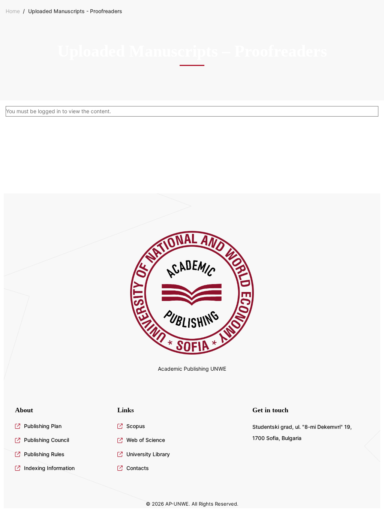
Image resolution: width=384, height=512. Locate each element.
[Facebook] (15, 386)
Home (13, 11)
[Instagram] (27, 386)
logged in (49, 111)
